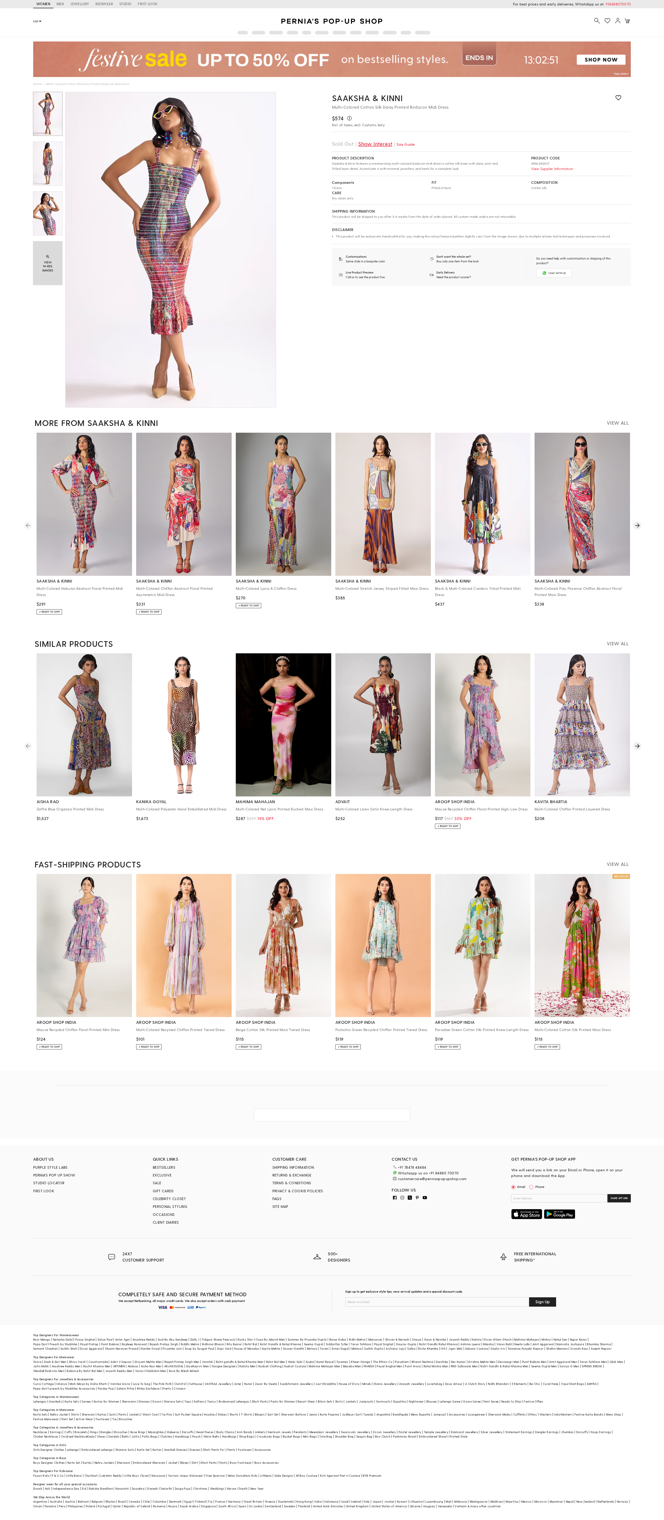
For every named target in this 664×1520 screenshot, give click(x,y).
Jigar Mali (455, 1348)
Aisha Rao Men (151, 1366)
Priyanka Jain (172, 1348)
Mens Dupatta (421, 1414)
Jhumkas (567, 1432)
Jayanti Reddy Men (119, 1370)
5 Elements (519, 1383)
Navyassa (158, 1475)
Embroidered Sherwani (149, 1462)
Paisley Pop (106, 1388)
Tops (187, 1401)
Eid (84, 1488)
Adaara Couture (476, 1348)
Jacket (172, 1462)
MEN (60, 4)
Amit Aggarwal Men (563, 1361)
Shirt (194, 1462)
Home (37, 84)
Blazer (184, 1462)
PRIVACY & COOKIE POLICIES (297, 1191)
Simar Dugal (340, 1348)
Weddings (217, 1488)
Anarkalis (55, 1401)
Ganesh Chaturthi (159, 1488)
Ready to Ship (511, 1401)
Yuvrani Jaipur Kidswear (185, 1475)
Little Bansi (74, 1475)
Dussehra (138, 1488)
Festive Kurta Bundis (589, 1414)
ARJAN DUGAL (173, 1366)
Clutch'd (180, 1383)
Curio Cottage (43, 1383)
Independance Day (66, 1488)
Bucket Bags (291, 1436)
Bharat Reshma (422, 1361)
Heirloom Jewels (279, 1432)
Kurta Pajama (329, 1414)
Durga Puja (182, 1488)
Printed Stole (458, 1436)
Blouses (431, 1401)
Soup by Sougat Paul (199, 1348)
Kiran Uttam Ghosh (497, 1339)
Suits (112, 1414)
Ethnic (532, 1414)
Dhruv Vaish (77, 1361)
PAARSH (369, 1366)
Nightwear (416, 1401)
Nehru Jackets (104, 1462)
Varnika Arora (120, 1383)
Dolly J (195, 1339)
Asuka (310, 1361)
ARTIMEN (119, 1366)
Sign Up (542, 1301)
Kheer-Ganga (360, 1361)
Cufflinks (519, 1414)
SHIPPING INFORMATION (293, 1167)
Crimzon (179, 1388)
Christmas (200, 1488)
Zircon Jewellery (384, 1432)
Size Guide (405, 144)
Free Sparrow (215, 1475)
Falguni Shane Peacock (218, 1339)
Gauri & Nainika (435, 1339)
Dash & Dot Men (55, 1361)
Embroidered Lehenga (97, 1449)
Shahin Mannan (557, 1348)
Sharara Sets (173, 1401)
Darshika (442, 1361)
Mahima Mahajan (526, 1339)
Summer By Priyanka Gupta (307, 1339)
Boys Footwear (241, 1462)
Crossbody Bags (268, 1436)
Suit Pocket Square (188, 1414)
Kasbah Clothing (270, 1366)
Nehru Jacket (59, 1414)
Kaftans (199, 1401)
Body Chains (225, 1432)
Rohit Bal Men (275, 1361)
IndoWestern (563, 1414)
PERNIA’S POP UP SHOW (54, 1175)
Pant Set (67, 1419)
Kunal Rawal (325, 1361)
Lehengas (39, 1401)
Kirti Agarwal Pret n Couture (340, 1475)
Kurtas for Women (106, 1401)
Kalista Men (247, 1366)
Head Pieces (204, 1432)
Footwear (103, 1419)
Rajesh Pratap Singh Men (181, 1361)
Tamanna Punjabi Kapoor (526, 1348)
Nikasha (488, 1344)
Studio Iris (497, 1348)
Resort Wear (306, 1401)
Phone (539, 1186)
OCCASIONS (164, 1214)
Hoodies (210, 1414)
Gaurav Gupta (406, 1344)
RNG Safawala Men (464, 1366)
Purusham (402, 1361)
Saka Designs (283, 1475)
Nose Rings (138, 1432)
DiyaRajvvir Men (197, 1366)
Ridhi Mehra (357, 1339)
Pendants (300, 1432)
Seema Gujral (313, 1344)
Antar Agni (122, 1339)
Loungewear (477, 1414)
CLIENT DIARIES (166, 1222)
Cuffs (68, 1432)
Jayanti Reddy (459, 1339)
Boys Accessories (266, 1462)
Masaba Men (352, 1366)
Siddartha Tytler (337, 1344)
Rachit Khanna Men (96, 1366)
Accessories (457, 1414)
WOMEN (43, 4)
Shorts (234, 1414)
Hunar (248, 1383)
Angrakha (383, 1414)
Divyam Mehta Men (148, 1361)
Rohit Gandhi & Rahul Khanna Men (504, 1366)
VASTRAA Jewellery (218, 1383)
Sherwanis (129, 1401)
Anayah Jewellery (411, 1383)
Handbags (182, 1436)
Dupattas (399, 1401)
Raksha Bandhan (101, 1488)
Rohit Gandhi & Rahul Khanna (280, 1344)
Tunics (211, 1401)
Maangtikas (156, 1432)
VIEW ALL (618, 422)
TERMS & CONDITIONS (291, 1183)
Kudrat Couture (295, 1366)
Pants (122, 1414)
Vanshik (207, 1361)
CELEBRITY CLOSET (169, 1198)
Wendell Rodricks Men (48, 1370)
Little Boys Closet (137, 1475)
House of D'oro (349, 1383)
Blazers (260, 1414)
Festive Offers (533, 1401)
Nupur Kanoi (578, 1339)
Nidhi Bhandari (498, 1383)
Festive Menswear (46, 1419)
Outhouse (195, 1383)
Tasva (37, 1361)
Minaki (367, 1383)
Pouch (196, 1436)
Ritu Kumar (234, 1344)
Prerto (166, 1388)
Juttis (135, 1436)
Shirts (75, 1414)
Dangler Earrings (546, 1432)
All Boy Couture (306, 1475)
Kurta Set (143, 1449)
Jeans (313, 1414)
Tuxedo (368, 1414)
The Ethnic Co (382, 1361)
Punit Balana (110, 1344)
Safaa (411, 1348)
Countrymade (98, 1361)
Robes (222, 1414)
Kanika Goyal (150, 1348)
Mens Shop (613, 1414)
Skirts (339, 1401)
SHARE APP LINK (619, 1198)
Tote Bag (325, 1436)
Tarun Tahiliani (361, 1344)
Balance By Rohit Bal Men (85, 1370)
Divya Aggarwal (91, 1348)
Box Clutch (382, 1436)
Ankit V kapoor (121, 1361)
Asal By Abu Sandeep (173, 1339)
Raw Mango (41, 1339)
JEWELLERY (79, 4)
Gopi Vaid (224, 1348)
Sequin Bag (364, 1436)
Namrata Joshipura (570, 1344)
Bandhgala (400, 1414)
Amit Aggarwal (543, 1344)
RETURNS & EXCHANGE (292, 1175)
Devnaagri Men (508, 1361)
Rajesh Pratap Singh (164, 1344)
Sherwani (88, 1414)
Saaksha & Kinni (367, 98)
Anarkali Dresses (175, 1449)
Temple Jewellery (436, 1432)
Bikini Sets (325, 1401)
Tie (114, 1419)
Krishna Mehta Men (481, 1361)
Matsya (312, 1348)
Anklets (260, 1432)
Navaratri (122, 1488)
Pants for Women (283, 1401)
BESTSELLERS (164, 1167)
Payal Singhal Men (389, 1366)
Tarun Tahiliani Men (593, 1361)
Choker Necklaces (45, 1436)
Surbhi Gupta (373, 1348)
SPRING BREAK (592, 1366)
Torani (324, 1348)
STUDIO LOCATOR (49, 1183)
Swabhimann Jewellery (296, 1383)
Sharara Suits (124, 1449)
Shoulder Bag (344, 1436)
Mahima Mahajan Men (324, 1366)
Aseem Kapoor (601, 1348)
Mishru (546, 1339)
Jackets (350, 1401)
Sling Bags (246, 1436)
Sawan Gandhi (293, 1348)
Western (545, 1414)
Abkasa (133, 1366)
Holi (47, 1488)
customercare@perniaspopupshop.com (432, 1178)
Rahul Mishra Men (436, 1366)
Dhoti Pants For (214, 1449)
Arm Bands (244, 1432)
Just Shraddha (325, 1383)
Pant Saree (491, 1401)
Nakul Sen (560, 1339)
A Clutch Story (475, 1383)
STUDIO (125, 4)
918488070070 (618, 4)
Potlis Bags (149, 1436)
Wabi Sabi (295, 1361)
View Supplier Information (552, 169)
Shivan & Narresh (397, 1339)
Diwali (37, 1488)
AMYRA (592, 1383)
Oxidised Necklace (74, 1436)
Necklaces (40, 1432)
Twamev (342, 1361)
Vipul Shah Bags (572, 1383)
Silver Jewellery (491, 1432)
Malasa (356, 1348)
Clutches (166, 1436)
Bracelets (81, 1432)
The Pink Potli (162, 1383)
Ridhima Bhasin (213, 1344)
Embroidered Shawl (433, 1436)
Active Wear (84, 1419)
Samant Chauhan (45, 1348)
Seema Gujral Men (544, 1366)
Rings (94, 1432)
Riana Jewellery (385, 1383)
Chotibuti (91, 1475)
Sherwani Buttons (293, 1414)
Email (521, 1186)
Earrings (56, 1432)
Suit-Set (273, 1414)
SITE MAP (280, 1206)
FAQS (277, 1198)
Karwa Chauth (237, 1488)
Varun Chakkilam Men (150, 1370)
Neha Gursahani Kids (243, 1475)
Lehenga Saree (450, 1401)
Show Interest (375, 144)
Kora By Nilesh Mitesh (184, 1370)
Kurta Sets (72, 1401)
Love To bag (141, 1383)
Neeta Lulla (522, 1344)
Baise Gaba (337, 1339)
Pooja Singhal (85, 1339)
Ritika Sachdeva (148, 1388)
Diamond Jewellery (464, 1432)
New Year (257, 1488)
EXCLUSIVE (162, 1175)
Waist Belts (211, 1436)
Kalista (477, 1339)
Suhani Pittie (125, 1388)
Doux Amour (453, 1383)
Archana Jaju (395, 1348)
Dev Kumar (458, 1361)
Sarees (86, 1401)
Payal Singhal (383, 1344)
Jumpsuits (366, 1401)
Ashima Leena (470, 1344)
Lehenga (73, 1449)
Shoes (101, 1436)
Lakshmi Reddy (111, 1475)
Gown (156, 1401)
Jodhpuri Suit (351, 1414)
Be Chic (534, 1383)
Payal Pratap (89, 1344)
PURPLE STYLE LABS (50, 1167)
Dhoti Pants (260, 1401)
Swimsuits (383, 1401)
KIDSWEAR (104, 4)
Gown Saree (472, 1401)
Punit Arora (413, 1366)
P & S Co (58, 1475)
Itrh (443, 1348)
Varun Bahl (504, 1344)
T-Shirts (246, 1414)
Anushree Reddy (144, 1339)
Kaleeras (173, 1432)
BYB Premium (372, 1475)
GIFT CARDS (163, 1191)
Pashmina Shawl (404, 1436)
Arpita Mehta (271, 1348)
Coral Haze (550, 1383)
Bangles (106, 1432)
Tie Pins (166, 1414)
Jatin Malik (41, 1366)
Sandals (113, 1436)
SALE (157, 1183)
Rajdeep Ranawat (134, 1344)
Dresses (144, 1401)
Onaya (416, 1339)
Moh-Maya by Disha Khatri (89, 1383)
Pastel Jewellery (410, 1432)
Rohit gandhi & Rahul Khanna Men (239, 1361)
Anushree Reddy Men (66, 1366)
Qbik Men (616, 1361)
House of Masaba (246, 1348)
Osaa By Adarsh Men (270, 1339)
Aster (237, 1383)
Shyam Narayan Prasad (122, 1348)
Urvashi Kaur (579, 1348)
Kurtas (102, 1414)
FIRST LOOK (147, 4)
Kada (91, 1436)
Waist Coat (150, 1414)
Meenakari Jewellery (323, 1432)
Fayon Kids (41, 1475)
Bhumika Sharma (599, 1344)
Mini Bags (310, 1436)
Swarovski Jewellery (355, 1432)
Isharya (61, 1383)
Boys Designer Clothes (49, 1462)
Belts (125, 1436)
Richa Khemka (428, 1348)
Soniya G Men (569, 1366)
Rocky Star (245, 1339)
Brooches (125, 1419)
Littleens (266, 1475)
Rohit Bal (251, 1344)
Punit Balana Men (534, 1361)
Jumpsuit (439, 1414)
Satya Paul (105, 1339)
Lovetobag (434, 1383)
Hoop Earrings (601, 1432)
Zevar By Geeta (266, 1383)
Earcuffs (188, 1432)
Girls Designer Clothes (48, 1449)
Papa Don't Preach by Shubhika (55, 1344)
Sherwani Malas (499, 1414)
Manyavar (375, 1339)
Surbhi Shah (68, 1348)
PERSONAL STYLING (170, 1206)
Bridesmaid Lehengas (234, 1401)
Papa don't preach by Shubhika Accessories (64, 1388)
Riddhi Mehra (190, 1344)
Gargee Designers (224, 1366)
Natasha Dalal (63, 1339)
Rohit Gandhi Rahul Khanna (438, 1344)
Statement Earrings (518, 1432)
